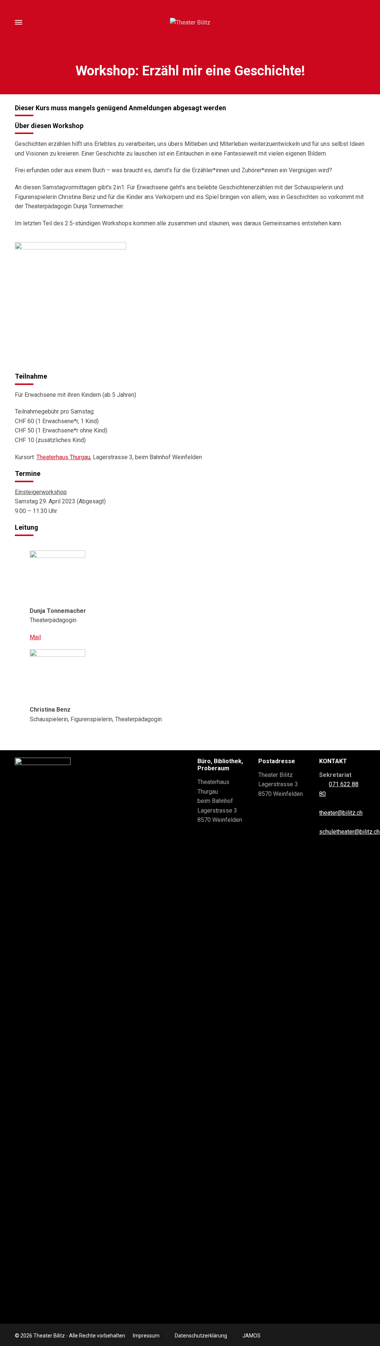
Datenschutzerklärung (201, 1336)
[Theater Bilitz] (190, 22)
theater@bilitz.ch (341, 812)
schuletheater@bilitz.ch (349, 831)
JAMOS (251, 1336)
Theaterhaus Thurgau (63, 457)
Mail (35, 637)
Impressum (146, 1336)
